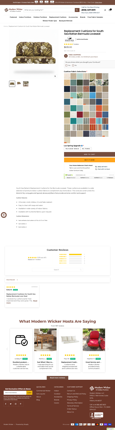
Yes (69, 65)
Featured (13, 17)
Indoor (56, 391)
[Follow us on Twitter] (11, 403)
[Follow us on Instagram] (15, 403)
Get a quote (40, 394)
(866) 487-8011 (88, 10)
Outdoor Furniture (40, 17)
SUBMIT (29, 393)
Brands (82, 17)
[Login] (105, 10)
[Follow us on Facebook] (6, 403)
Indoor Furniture (25, 17)
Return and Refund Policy (76, 394)
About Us (70, 412)
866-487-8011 (101, 404)
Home (6, 26)
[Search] (77, 10)
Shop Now (98, 2)
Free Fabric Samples (95, 17)
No (76, 65)
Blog (38, 400)
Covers (56, 403)
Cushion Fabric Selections (75, 72)
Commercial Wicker (43, 391)
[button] (68, 44)
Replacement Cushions (57, 17)
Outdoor (57, 394)
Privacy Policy (72, 400)
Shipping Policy (72, 397)
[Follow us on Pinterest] (20, 403)
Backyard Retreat (65, 21)
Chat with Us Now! (104, 169)
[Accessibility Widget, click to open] (4, 215)
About (38, 397)
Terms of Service (73, 406)
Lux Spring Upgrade (72, 146)
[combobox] (49, 10)
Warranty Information (75, 403)
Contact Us (71, 391)
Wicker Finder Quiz (50, 21)
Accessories (73, 17)
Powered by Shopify (22, 424)
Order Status (71, 409)
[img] (10, 287)
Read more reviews (57, 378)
